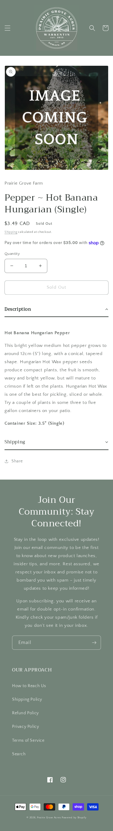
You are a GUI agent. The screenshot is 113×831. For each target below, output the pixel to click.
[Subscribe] (94, 643)
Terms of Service (28, 740)
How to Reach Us (29, 686)
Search (19, 754)
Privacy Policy (25, 726)
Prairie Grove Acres (49, 817)
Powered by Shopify (74, 817)
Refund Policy (25, 713)
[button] (7, 28)
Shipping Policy (27, 699)
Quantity (12, 254)
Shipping (11, 232)
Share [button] (17, 461)
